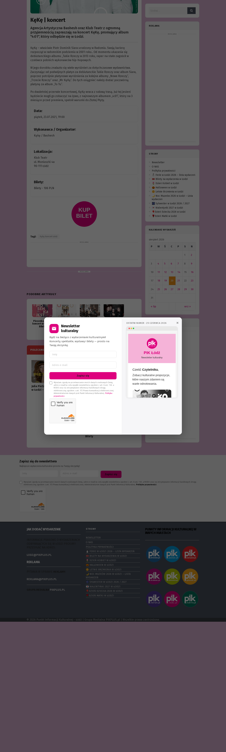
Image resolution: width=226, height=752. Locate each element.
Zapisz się (83, 375)
